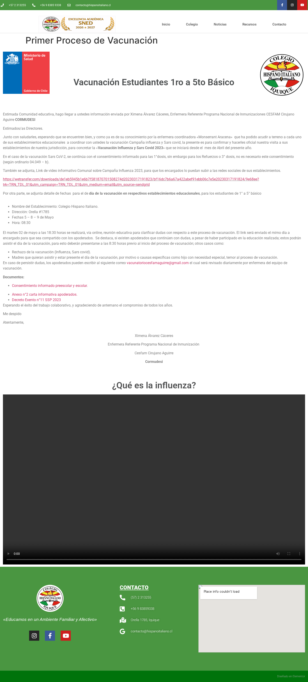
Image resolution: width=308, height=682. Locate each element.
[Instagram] (292, 5)
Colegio (192, 24)
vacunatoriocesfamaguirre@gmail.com (158, 263)
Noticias (220, 24)
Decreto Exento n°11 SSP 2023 (36, 300)
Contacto (279, 24)
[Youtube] (302, 5)
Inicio (166, 24)
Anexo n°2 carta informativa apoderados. (44, 294)
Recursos (249, 24)
